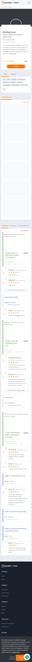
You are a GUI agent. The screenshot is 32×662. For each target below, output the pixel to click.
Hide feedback (25, 230)
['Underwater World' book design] (16, 151)
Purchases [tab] (13, 226)
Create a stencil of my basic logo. (15, 511)
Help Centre (5, 596)
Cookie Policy (16, 652)
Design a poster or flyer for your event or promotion (12, 255)
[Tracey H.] (5, 403)
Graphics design (21, 79)
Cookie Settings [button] (12, 658)
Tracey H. (12, 403)
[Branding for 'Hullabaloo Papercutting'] (16, 190)
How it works (5, 589)
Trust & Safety (5, 593)
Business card (6, 82)
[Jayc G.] (6, 536)
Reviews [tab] (5, 226)
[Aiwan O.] (6, 481)
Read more (12, 53)
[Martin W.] (5, 517)
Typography (14, 79)
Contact (16, 66)
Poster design (24, 85)
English (9, 42)
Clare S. (13, 302)
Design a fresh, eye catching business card (11, 343)
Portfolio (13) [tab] (6, 97)
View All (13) (25, 102)
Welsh (4, 42)
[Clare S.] (6, 302)
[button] (28, 2)
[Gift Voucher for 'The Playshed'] (16, 209)
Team (3, 579)
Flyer (4, 79)
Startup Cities (5, 626)
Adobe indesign (6, 85)
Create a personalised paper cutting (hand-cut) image (12, 435)
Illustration (13, 82)
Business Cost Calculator (8, 623)
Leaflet (8, 79)
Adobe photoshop (16, 85)
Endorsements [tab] (23, 226)
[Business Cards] (16, 112)
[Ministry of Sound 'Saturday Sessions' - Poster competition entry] (16, 170)
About (3, 576)
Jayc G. (11, 536)
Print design (19, 82)
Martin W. (11, 517)
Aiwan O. (13, 481)
